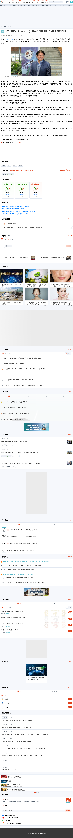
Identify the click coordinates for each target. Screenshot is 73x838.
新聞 (9, 2)
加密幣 (34, 2)
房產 (47, 5)
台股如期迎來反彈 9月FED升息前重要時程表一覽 (51, 257)
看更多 (69, 218)
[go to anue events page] (64, 2)
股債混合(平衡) (9, 620)
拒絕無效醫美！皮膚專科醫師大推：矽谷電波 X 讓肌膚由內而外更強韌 (61, 285)
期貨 (37, 5)
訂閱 (46, 2)
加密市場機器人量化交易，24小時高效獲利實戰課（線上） (22, 536)
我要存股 (69, 170)
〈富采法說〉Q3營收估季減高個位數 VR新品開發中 (16, 258)
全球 (30, 2)
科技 (9, 5)
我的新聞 (70, 5)
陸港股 (19, 2)
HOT (8, 530)
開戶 (70, 612)
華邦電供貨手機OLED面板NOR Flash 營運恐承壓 (14, 209)
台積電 (7, 703)
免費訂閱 (68, 810)
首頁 (6, 2)
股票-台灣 (8, 626)
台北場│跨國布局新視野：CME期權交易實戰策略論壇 (22, 530)
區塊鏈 (42, 5)
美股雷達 (9, 438)
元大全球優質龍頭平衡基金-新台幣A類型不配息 (13, 617)
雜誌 (64, 5)
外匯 (27, 2)
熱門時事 (20, 5)
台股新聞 (9, 26)
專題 (60, 5)
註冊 (71, 1)
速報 (25, 5)
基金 (24, 2)
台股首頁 (63, 170)
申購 (70, 619)
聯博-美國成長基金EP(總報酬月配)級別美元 (12, 611)
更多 (69, 353)
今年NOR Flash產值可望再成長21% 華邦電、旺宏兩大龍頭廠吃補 (18, 211)
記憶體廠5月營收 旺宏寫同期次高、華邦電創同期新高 (15, 206)
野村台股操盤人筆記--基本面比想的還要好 (11, 285)
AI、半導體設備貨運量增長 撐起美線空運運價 (11, 303)
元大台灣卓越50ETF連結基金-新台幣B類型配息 (13, 624)
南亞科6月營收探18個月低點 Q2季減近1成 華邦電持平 (16, 214)
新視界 (55, 5)
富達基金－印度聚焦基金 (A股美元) (10, 630)
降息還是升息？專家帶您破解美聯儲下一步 (15, 139)
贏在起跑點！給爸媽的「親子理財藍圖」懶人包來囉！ (22, 170)
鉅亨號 (42, 2)
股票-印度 (8, 632)
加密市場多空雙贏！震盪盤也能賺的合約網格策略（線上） (22, 550)
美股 (16, 2)
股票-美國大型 (9, 613)
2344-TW (9, 39)
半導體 (7, 707)
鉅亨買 (38, 2)
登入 (69, 1)
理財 (51, 5)
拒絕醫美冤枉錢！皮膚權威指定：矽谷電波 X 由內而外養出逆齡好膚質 (61, 303)
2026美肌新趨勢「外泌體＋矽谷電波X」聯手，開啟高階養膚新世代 (36, 303)
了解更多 (69, 179)
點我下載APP (18, 142)
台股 (13, 2)
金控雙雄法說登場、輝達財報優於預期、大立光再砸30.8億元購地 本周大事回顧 (36, 285)
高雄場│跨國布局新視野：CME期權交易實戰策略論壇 (22, 543)
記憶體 (7, 699)
